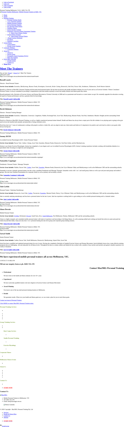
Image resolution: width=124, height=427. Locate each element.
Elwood (28, 216)
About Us (6, 370)
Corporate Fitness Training (11, 356)
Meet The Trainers (11, 68)
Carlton (29, 167)
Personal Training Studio (14, 342)
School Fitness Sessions (10, 318)
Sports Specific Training (10, 314)
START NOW (8, 387)
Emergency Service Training (12, 317)
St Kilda (16, 216)
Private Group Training (10, 327)
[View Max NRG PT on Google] (3, 395)
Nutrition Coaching (9, 315)
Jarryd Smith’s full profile (11, 250)
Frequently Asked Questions (12, 375)
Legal (5, 377)
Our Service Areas (9, 372)
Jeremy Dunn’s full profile (11, 151)
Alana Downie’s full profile (11, 224)
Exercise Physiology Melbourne (16, 349)
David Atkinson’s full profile (12, 130)
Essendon (41, 167)
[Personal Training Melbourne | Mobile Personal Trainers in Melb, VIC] (21, 12)
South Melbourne (47, 216)
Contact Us (7, 384)
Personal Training (9, 310)
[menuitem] (64, 15)
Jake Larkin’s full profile (11, 199)
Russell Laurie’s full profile (11, 99)
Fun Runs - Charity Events (11, 363)
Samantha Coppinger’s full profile (13, 175)
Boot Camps (10, 334)
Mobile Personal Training (11, 312)
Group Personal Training (11, 326)
